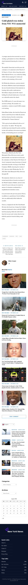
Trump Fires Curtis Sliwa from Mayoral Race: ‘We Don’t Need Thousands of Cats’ (13, 293)
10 (3, 508)
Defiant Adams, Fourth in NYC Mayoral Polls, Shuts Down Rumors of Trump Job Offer (13, 410)
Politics (3, 572)
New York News (6, 15)
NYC (17, 236)
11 (7, 508)
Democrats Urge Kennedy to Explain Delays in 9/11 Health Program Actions (13, 316)
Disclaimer (3, 551)
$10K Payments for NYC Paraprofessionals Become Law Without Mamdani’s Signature (18, 464)
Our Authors (13, 6)
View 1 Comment (13, 416)
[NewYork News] (7, 2)
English (6, 424)
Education (3, 561)
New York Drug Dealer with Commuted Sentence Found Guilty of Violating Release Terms (12, 363)
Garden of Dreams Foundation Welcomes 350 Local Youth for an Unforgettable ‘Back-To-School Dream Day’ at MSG (18, 434)
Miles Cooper (5, 17)
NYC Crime (3, 567)
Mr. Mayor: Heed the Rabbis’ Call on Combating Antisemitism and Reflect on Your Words (18, 444)
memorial (12, 236)
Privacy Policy (4, 554)
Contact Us (22, 6)
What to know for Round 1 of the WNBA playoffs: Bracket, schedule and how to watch (13, 387)
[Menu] (26, 2)
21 (17, 511)
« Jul (3, 518)
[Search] (23, 2)
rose (20, 236)
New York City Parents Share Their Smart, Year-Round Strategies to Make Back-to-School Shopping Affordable (18, 474)
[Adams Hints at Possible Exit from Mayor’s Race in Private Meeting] (14, 327)
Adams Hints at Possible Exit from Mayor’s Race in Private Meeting (14, 339)
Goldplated (5, 236)
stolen (4, 238)
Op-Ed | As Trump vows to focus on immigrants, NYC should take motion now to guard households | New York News (7, 251)
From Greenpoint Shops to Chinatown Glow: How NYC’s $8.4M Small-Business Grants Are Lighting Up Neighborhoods (19, 455)
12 (10, 508)
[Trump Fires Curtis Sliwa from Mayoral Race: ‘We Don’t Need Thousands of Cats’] (14, 281)
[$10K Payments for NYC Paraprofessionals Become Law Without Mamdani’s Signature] (6, 463)
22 (20, 511)
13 (13, 508)
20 (13, 511)
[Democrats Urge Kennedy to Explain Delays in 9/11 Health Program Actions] (14, 304)
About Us (4, 6)
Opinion (3, 570)
